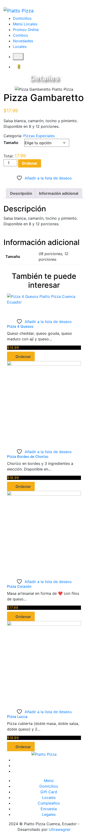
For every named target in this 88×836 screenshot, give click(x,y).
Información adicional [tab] (58, 193)
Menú (49, 780)
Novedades (23, 41)
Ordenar (29, 163)
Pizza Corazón (19, 586)
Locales (20, 46)
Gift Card (48, 791)
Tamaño (11, 142)
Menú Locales (25, 24)
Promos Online (26, 29)
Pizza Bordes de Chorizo (27, 456)
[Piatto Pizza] (19, 11)
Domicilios (22, 18)
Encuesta (49, 808)
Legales (49, 814)
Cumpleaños (49, 803)
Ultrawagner (60, 829)
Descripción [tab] (21, 193)
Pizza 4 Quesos (20, 326)
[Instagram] (48, 765)
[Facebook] (48, 760)
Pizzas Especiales (39, 135)
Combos (20, 35)
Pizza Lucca (17, 716)
